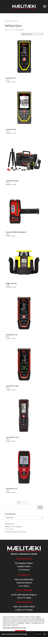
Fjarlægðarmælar (24, 563)
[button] (24, 634)
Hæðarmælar (24, 566)
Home (7, 21)
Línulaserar (24, 569)
